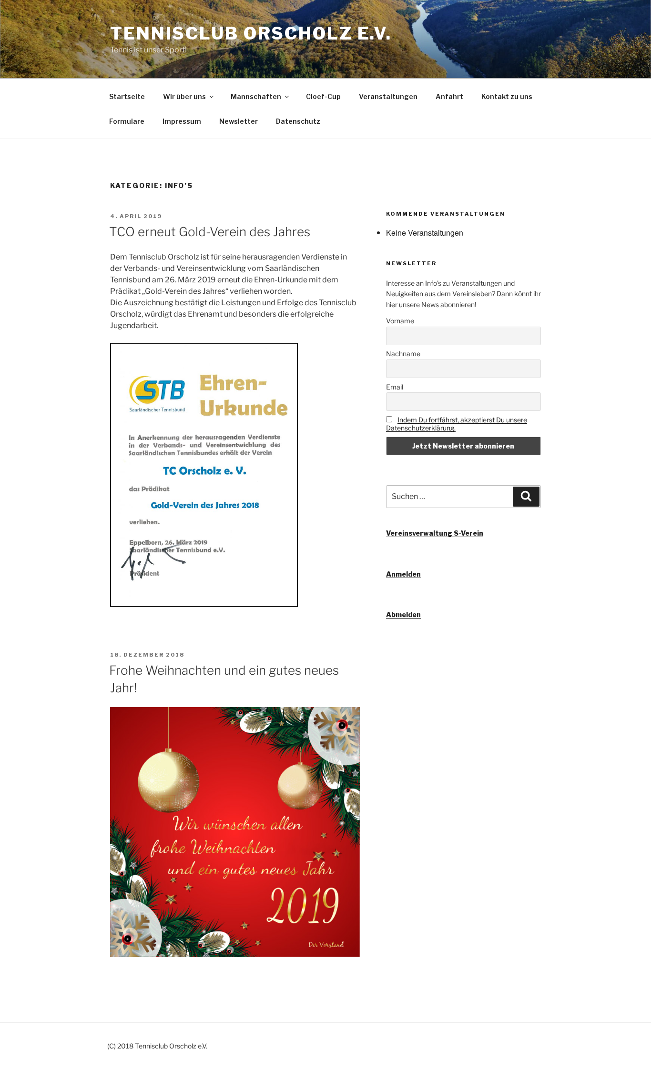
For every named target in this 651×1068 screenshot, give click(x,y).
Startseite (127, 96)
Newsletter (238, 121)
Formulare (126, 121)
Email (394, 387)
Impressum (182, 121)
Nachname (403, 353)
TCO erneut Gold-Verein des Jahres (209, 231)
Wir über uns (184, 96)
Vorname (400, 321)
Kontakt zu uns (506, 96)
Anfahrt (449, 96)
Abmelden (403, 614)
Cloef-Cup (323, 96)
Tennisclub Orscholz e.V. (251, 33)
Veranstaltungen (388, 96)
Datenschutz (298, 121)
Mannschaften (256, 96)
